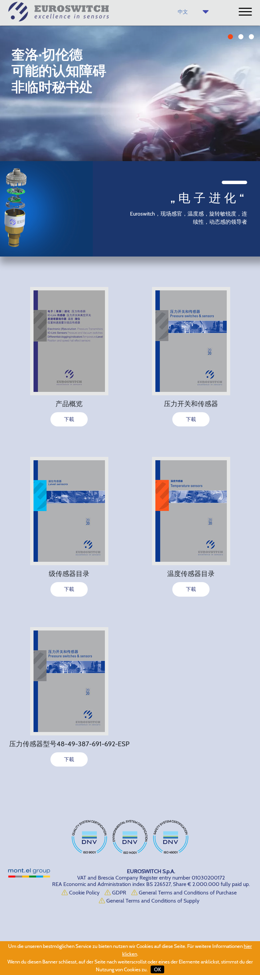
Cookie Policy (84, 892)
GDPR (118, 892)
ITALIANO (196, 23)
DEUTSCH (196, 38)
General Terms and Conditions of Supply (152, 901)
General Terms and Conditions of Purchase (187, 892)
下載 (69, 419)
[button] (230, 36)
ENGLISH (197, 30)
